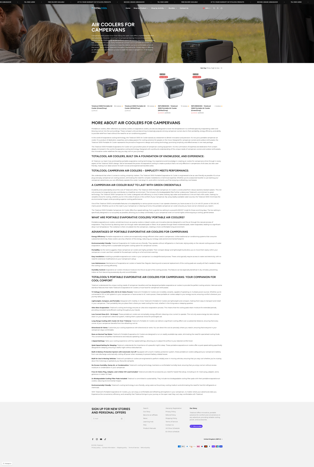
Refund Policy (171, 415)
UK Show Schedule (173, 428)
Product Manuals (149, 428)
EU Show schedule (172, 432)
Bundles (172, 8)
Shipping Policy (171, 418)
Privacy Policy (171, 412)
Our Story (146, 412)
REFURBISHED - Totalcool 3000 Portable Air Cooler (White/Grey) (168, 108)
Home (128, 8)
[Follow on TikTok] (105, 439)
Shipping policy (122, 447)
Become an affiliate (150, 415)
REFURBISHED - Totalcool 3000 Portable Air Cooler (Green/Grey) (201, 108)
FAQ (144, 425)
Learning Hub (148, 422)
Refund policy (145, 447)
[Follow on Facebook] (93, 439)
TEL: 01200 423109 (124, 2)
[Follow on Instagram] (97, 439)
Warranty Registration (174, 408)
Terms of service (134, 447)
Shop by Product (140, 8)
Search (145, 408)
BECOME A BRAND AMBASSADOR (95, 2)
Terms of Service (172, 422)
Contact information (108, 447)
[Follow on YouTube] (101, 439)
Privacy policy (96, 447)
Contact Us (184, 8)
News (145, 418)
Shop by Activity (157, 8)
